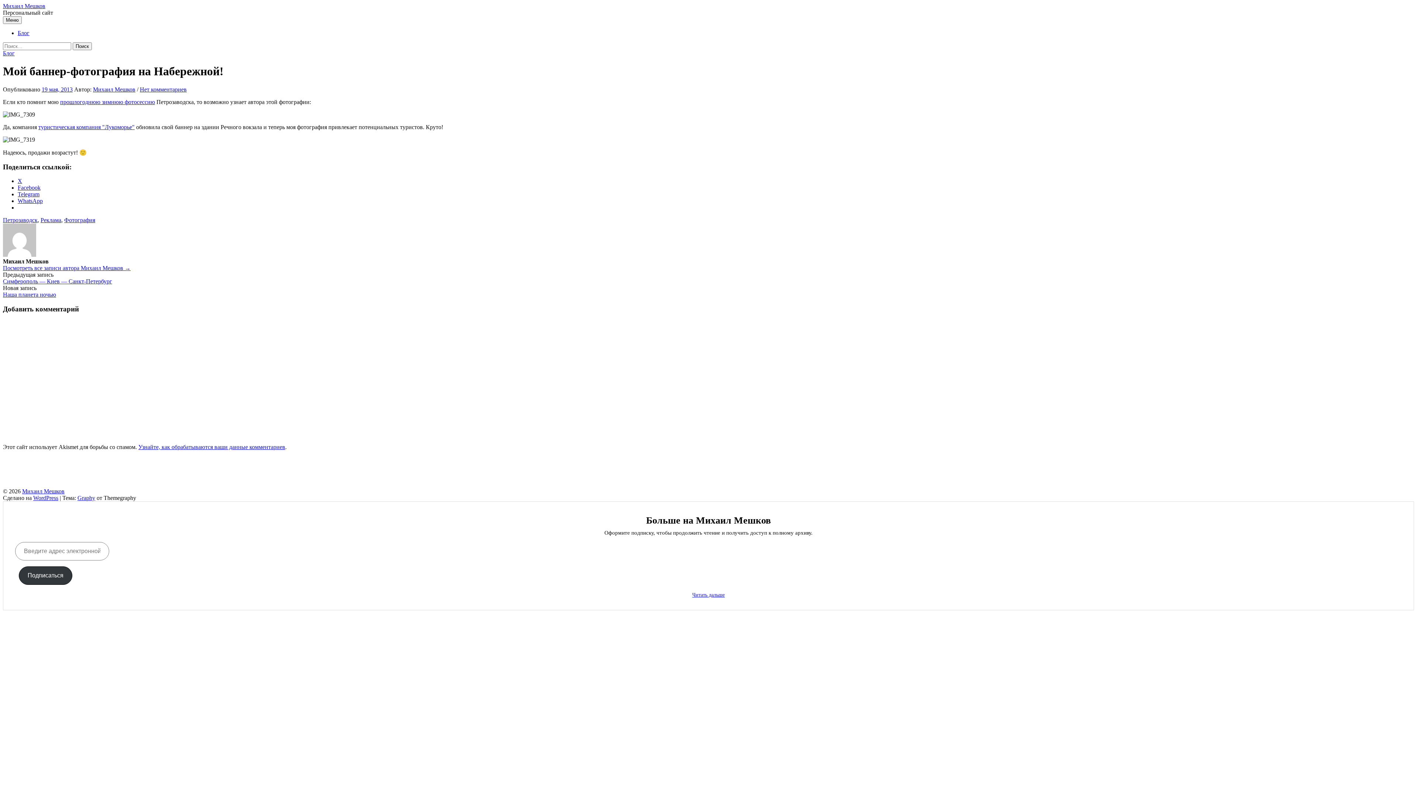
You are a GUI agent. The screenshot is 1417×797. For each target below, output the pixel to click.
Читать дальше (708, 595)
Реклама (51, 220)
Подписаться (45, 575)
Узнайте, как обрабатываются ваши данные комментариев (211, 447)
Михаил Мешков (24, 6)
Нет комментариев (163, 89)
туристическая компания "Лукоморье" (86, 127)
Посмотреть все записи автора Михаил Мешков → (67, 268)
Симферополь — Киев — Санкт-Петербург (57, 281)
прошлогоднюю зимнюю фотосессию (107, 102)
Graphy (86, 498)
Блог (24, 33)
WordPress (45, 498)
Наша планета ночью (29, 294)
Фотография (79, 220)
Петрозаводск (20, 220)
